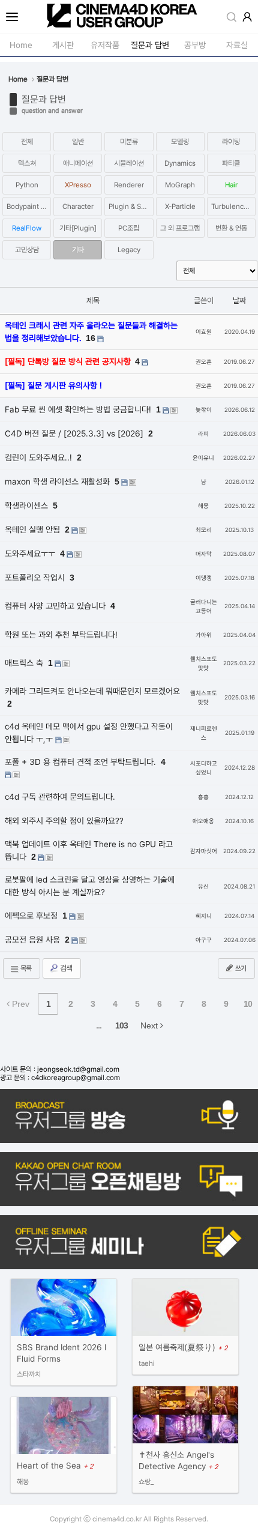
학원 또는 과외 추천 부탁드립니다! (61, 634)
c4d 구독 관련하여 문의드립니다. (60, 797)
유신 (203, 886)
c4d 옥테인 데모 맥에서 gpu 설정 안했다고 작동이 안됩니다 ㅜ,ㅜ (89, 733)
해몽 (203, 506)
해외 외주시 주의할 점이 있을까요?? (64, 821)
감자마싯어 (203, 851)
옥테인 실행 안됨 (33, 529)
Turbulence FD (233, 206)
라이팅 (231, 141)
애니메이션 (78, 163)
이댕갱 (204, 578)
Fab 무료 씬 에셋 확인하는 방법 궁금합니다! (79, 409)
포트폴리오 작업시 (36, 577)
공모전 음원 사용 (33, 939)
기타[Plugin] (78, 228)
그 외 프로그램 (180, 228)
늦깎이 (204, 409)
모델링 (180, 141)
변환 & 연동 (231, 228)
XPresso (78, 185)
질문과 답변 (44, 99)
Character (78, 206)
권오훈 (204, 361)
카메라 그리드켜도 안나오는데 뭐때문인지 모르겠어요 (92, 691)
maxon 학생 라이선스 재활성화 (58, 481)
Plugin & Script (131, 206)
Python (27, 185)
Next (150, 1025)
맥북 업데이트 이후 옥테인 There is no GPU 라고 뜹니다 (89, 850)
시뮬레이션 (129, 163)
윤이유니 (203, 457)
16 (90, 338)
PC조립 (128, 228)
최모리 (204, 530)
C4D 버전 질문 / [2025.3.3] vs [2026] (75, 433)
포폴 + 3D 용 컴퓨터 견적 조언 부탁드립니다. (81, 762)
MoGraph (180, 185)
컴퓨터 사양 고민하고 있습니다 (56, 606)
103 (121, 1025)
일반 (78, 141)
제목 (93, 300)
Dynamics (180, 163)
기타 (78, 250)
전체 (27, 141)
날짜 (239, 300)
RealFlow (26, 228)
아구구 (204, 940)
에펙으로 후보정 (32, 915)
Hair (231, 185)
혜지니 (204, 916)
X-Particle (180, 206)
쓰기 (240, 968)
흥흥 (203, 797)
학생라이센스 (27, 505)
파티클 (231, 163)
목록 (25, 968)
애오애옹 (203, 821)
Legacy (129, 250)
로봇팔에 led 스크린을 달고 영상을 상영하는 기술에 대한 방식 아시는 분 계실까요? (90, 886)
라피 (203, 433)
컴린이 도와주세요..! (39, 457)
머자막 (204, 554)
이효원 (204, 331)
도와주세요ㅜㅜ (31, 553)
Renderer (129, 185)
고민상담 (27, 250)
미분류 (129, 141)
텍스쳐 (27, 163)
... (98, 1025)
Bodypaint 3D (28, 206)
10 (248, 1004)
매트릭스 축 (25, 663)
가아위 (204, 635)
